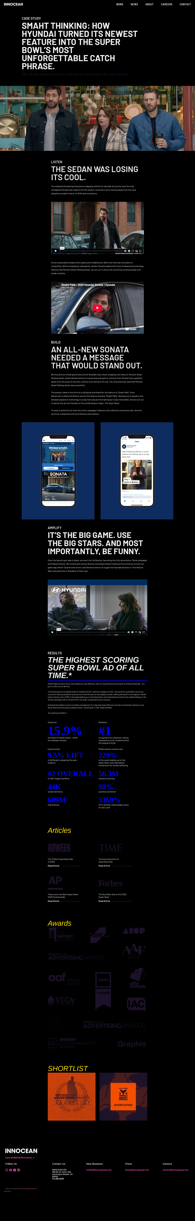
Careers (166, 4)
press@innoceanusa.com (137, 1169)
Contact (185, 4)
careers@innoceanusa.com (175, 1169)
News (134, 4)
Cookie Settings (7, 1191)
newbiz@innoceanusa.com (98, 1169)
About (149, 4)
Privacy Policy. (34, 1188)
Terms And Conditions (25, 1188)
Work (119, 4)
